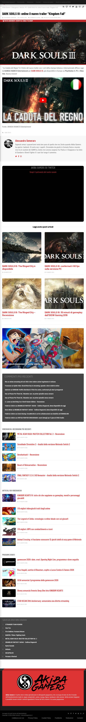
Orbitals (7, 649)
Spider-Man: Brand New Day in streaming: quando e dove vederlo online (36, 386)
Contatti (38, 2)
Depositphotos (22, 713)
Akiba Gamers (6, 7)
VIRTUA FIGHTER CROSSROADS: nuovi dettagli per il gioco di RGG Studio (41, 418)
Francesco (8, 386)
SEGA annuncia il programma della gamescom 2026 (37, 580)
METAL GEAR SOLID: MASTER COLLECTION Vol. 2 (21, 639)
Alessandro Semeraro (10, 17)
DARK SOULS (8, 132)
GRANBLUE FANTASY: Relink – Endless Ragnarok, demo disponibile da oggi (42, 406)
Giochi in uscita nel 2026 (63, 2)
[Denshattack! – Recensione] (9, 460)
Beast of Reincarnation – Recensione (32, 465)
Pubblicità (58, 718)
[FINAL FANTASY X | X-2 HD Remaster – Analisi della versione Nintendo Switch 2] (9, 481)
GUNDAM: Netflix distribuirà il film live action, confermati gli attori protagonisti (38, 390)
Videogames (15, 7)
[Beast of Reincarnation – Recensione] (9, 471)
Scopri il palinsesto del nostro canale (43, 172)
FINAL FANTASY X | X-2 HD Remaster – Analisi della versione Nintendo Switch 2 (48, 475)
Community (20, 2)
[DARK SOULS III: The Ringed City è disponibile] (21, 262)
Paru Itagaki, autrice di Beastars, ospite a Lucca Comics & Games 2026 (45, 570)
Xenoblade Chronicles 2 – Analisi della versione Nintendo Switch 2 (43, 444)
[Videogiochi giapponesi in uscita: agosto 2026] (43, 368)
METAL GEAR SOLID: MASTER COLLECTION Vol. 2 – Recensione (41, 434)
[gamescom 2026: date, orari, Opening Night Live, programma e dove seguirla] (9, 565)
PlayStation (53, 17)
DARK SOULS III (37, 71)
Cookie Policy (46, 718)
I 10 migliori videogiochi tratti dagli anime (33, 508)
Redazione (30, 2)
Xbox (59, 17)
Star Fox (8, 628)
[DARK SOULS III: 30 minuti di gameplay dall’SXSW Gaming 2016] (64, 308)
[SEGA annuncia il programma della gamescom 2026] (9, 586)
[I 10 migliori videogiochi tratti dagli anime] (9, 514)
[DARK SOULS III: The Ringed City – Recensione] (21, 308)
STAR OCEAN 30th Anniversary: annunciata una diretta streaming (43, 601)
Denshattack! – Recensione (28, 454)
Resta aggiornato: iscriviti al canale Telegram (19, 21)
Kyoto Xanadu (9, 646)
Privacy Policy (33, 718)
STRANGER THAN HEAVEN (13, 624)
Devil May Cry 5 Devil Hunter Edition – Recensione (29, 402)
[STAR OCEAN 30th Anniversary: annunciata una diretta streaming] (9, 607)
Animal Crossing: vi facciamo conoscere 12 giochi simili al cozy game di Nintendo (49, 539)
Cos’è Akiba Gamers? (8, 2)
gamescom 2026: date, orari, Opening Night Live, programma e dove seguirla (48, 559)
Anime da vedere (48, 2)
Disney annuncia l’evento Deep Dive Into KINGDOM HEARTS (40, 590)
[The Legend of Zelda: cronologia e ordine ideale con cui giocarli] (9, 525)
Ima (6, 394)
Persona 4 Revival (11, 656)
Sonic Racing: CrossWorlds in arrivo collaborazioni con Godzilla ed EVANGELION (43, 414)
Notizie (22, 7)
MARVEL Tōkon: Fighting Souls (15, 635)
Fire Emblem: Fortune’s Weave (14, 631)
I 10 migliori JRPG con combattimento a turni (35, 529)
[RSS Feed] (63, 6)
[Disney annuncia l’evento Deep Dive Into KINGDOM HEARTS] (9, 596)
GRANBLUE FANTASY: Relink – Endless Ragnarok (21, 642)
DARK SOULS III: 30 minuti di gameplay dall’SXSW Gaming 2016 (63, 313)
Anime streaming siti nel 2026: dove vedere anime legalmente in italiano (33, 382)
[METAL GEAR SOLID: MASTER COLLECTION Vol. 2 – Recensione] (9, 440)
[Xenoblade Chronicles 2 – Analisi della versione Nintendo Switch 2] (9, 450)
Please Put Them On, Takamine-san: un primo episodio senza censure (31, 394)
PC (26, 7)
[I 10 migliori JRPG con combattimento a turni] (9, 535)
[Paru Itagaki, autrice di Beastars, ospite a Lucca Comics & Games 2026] (9, 576)
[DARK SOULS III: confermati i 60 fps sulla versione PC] (64, 262)
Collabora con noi (18, 718)
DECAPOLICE (9, 653)
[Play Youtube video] (43, 100)
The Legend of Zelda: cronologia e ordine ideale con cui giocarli (42, 518)
